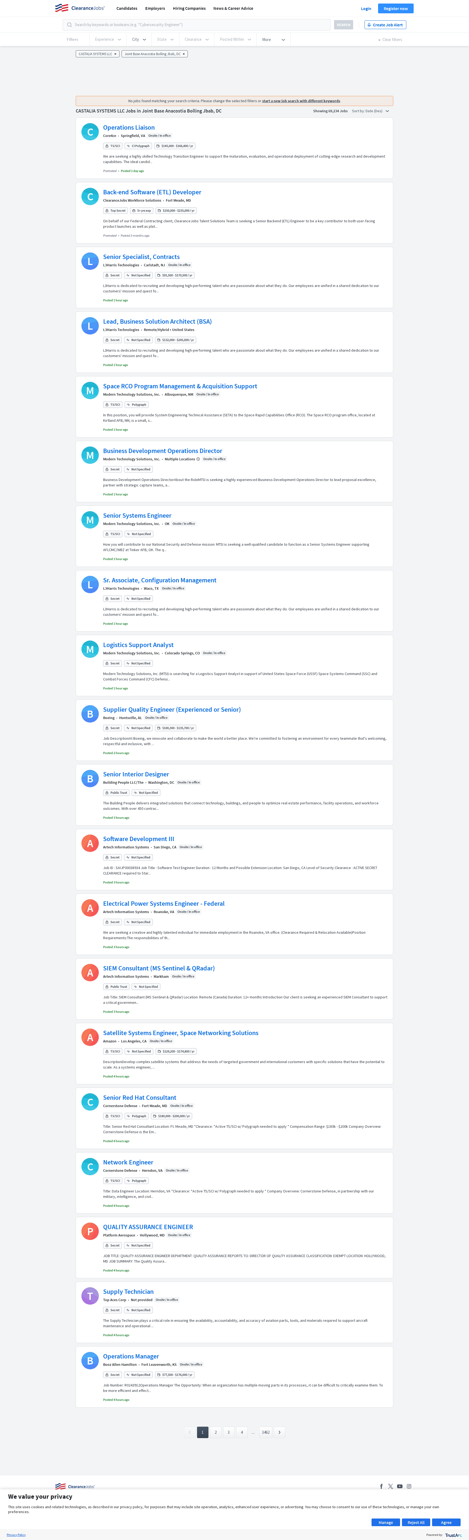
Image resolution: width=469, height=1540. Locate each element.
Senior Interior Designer (136, 774)
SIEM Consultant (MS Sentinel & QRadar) (159, 968)
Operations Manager (131, 1356)
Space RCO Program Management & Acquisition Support (180, 386)
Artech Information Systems (126, 847)
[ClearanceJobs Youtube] (400, 1486)
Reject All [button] (416, 1522)
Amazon (109, 1041)
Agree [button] (446, 1522)
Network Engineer (128, 1162)
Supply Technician (128, 1291)
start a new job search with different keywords (301, 100)
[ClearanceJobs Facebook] (381, 1486)
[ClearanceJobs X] (390, 1486)
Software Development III (138, 839)
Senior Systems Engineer (137, 515)
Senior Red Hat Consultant (139, 1097)
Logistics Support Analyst (138, 645)
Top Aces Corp (114, 1299)
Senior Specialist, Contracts (141, 256)
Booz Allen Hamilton (120, 1364)
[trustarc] (453, 1534)
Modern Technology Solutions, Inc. (131, 394)
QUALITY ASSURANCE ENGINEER (148, 1227)
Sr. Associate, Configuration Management (160, 580)
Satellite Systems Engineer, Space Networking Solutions (180, 1033)
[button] (139, 39)
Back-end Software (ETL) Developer (152, 192)
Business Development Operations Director (162, 450)
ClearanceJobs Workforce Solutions (132, 200)
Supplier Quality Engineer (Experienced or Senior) (172, 709)
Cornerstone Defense (120, 1105)
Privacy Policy (16, 1535)
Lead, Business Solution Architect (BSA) (157, 321)
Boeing (109, 717)
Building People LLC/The (123, 782)
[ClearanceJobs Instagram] (409, 1486)
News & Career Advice (233, 8)
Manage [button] (386, 1522)
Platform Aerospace (119, 1235)
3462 (266, 1432)
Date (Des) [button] (374, 111)
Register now (396, 8)
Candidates (126, 8)
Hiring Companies (189, 8)
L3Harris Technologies (121, 265)
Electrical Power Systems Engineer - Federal (164, 903)
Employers (155, 8)
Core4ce (109, 135)
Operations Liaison (129, 127)
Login (366, 8)
